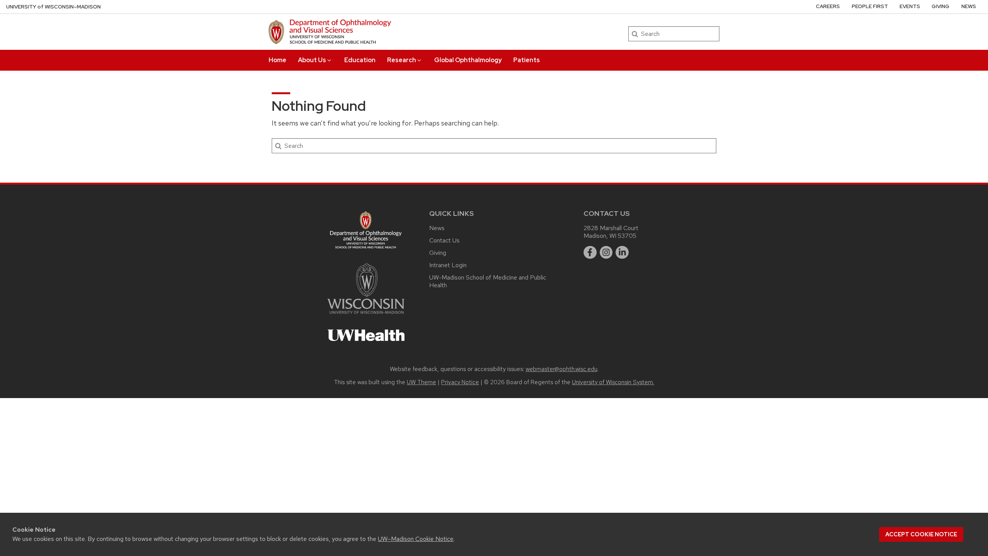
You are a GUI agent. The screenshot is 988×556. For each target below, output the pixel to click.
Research (401, 60)
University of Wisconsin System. (613, 382)
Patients (526, 60)
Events (910, 6)
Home (277, 60)
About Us (312, 60)
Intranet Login (448, 265)
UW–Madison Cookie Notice (415, 539)
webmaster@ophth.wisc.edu (561, 369)
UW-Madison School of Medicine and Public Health (487, 281)
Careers (828, 6)
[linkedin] (622, 252)
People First (870, 6)
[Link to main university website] (365, 315)
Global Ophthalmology (468, 60)
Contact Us (444, 240)
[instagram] (606, 252)
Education (360, 60)
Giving (940, 6)
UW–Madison (53, 6)
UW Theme (421, 382)
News (968, 6)
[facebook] (590, 252)
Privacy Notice (460, 382)
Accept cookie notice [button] (921, 534)
